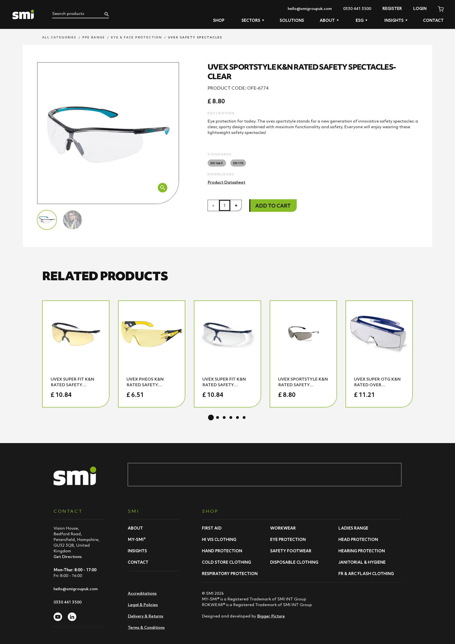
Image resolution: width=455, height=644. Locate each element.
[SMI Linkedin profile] (72, 616)
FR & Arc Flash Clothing (366, 573)
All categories (59, 37)
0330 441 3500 (357, 8)
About (135, 528)
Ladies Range (353, 528)
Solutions (292, 20)
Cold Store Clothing (226, 562)
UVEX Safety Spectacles (195, 37)
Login (420, 8)
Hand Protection (222, 550)
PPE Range (93, 37)
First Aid (212, 528)
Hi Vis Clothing (219, 539)
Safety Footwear (290, 550)
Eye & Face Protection (136, 37)
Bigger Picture (271, 616)
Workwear (283, 528)
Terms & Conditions (146, 627)
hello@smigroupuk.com (310, 8)
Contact (433, 20)
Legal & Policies (143, 604)
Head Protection (358, 539)
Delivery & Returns (145, 616)
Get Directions (68, 556)
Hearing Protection (361, 550)
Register (392, 8)
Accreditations (142, 593)
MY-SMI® (137, 539)
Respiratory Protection (230, 573)
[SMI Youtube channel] (58, 616)
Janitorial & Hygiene (362, 562)
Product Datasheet (226, 182)
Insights (137, 550)
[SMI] (23, 14)
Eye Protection (288, 539)
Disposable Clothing (294, 562)
